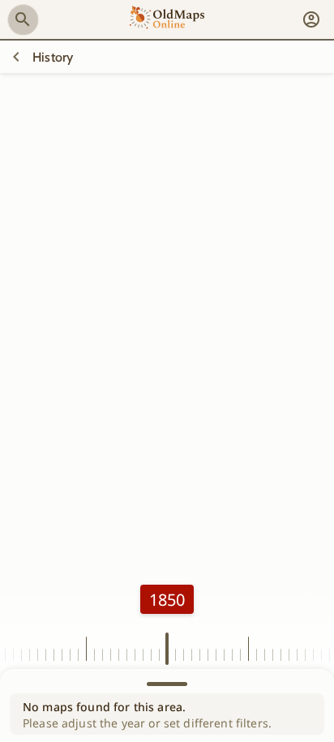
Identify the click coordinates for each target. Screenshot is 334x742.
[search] (22, 19)
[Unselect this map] (16, 57)
